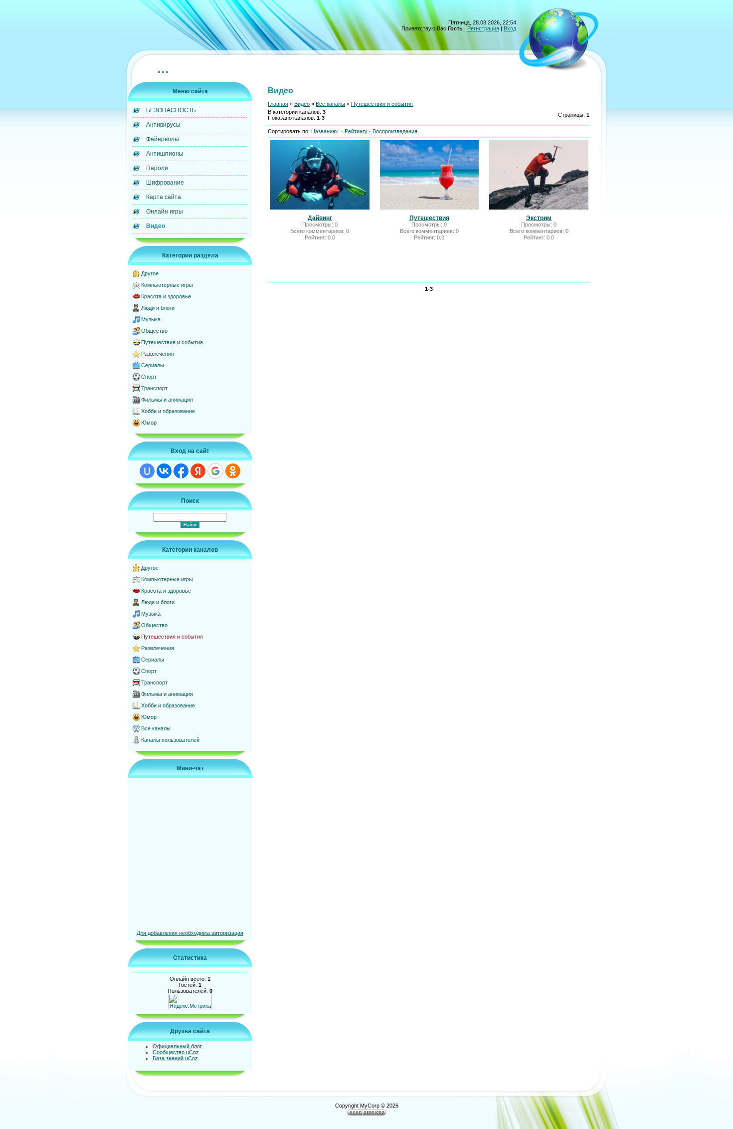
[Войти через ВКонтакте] (164, 470)
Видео (302, 104)
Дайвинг (320, 218)
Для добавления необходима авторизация (190, 933)
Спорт (149, 377)
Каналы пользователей (170, 740)
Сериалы (152, 365)
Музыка (151, 319)
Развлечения (157, 354)
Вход (510, 28)
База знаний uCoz (175, 1058)
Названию (324, 131)
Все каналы (156, 728)
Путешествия (429, 218)
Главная (278, 104)
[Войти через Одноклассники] (232, 470)
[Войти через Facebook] (181, 470)
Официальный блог (177, 1046)
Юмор (149, 423)
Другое (150, 273)
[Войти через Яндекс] (197, 470)
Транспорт (154, 388)
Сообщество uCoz (176, 1052)
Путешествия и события (172, 342)
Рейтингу (356, 131)
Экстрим (538, 218)
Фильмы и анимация (167, 400)
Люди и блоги (158, 308)
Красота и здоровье (166, 296)
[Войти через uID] (147, 470)
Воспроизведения (394, 131)
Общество (154, 331)
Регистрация (483, 28)
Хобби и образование (168, 411)
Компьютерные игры (167, 285)
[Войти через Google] (215, 471)
